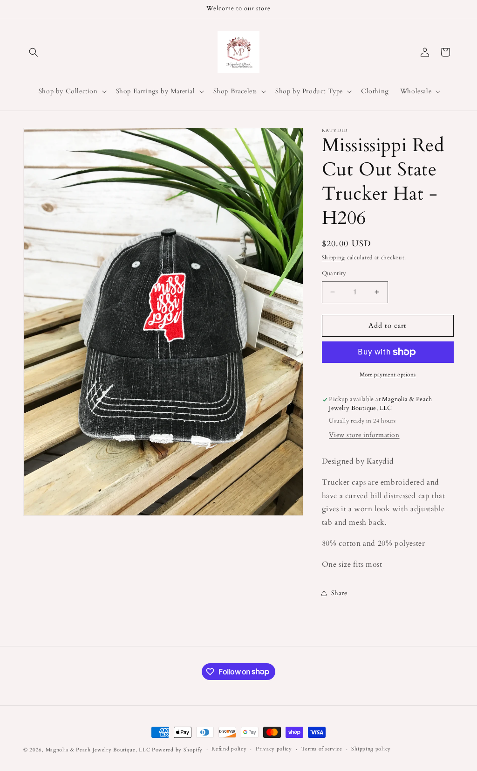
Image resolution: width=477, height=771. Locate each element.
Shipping (334, 257)
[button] (33, 52)
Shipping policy (371, 748)
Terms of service (321, 748)
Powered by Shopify (177, 749)
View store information (364, 435)
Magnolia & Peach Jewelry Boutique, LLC (98, 749)
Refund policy (228, 748)
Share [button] (339, 593)
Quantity (334, 273)
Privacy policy (274, 748)
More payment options (388, 374)
